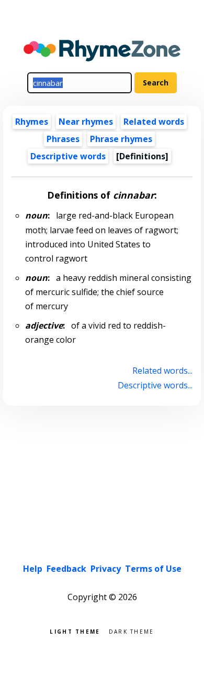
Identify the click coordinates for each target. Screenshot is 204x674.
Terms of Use (153, 568)
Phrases (63, 139)
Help (32, 568)
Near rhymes (86, 121)
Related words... (162, 370)
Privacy (105, 568)
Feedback (66, 568)
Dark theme (131, 631)
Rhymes (31, 121)
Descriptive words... (155, 385)
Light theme (75, 631)
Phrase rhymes (121, 139)
